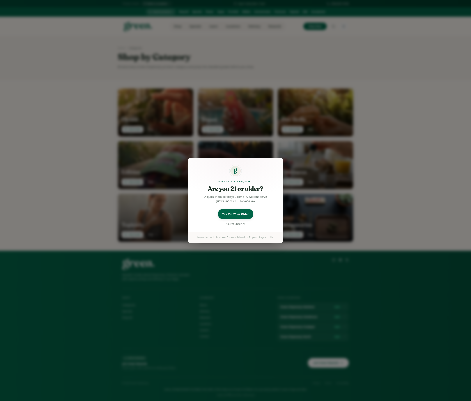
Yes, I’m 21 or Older (235, 214)
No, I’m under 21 (235, 224)
